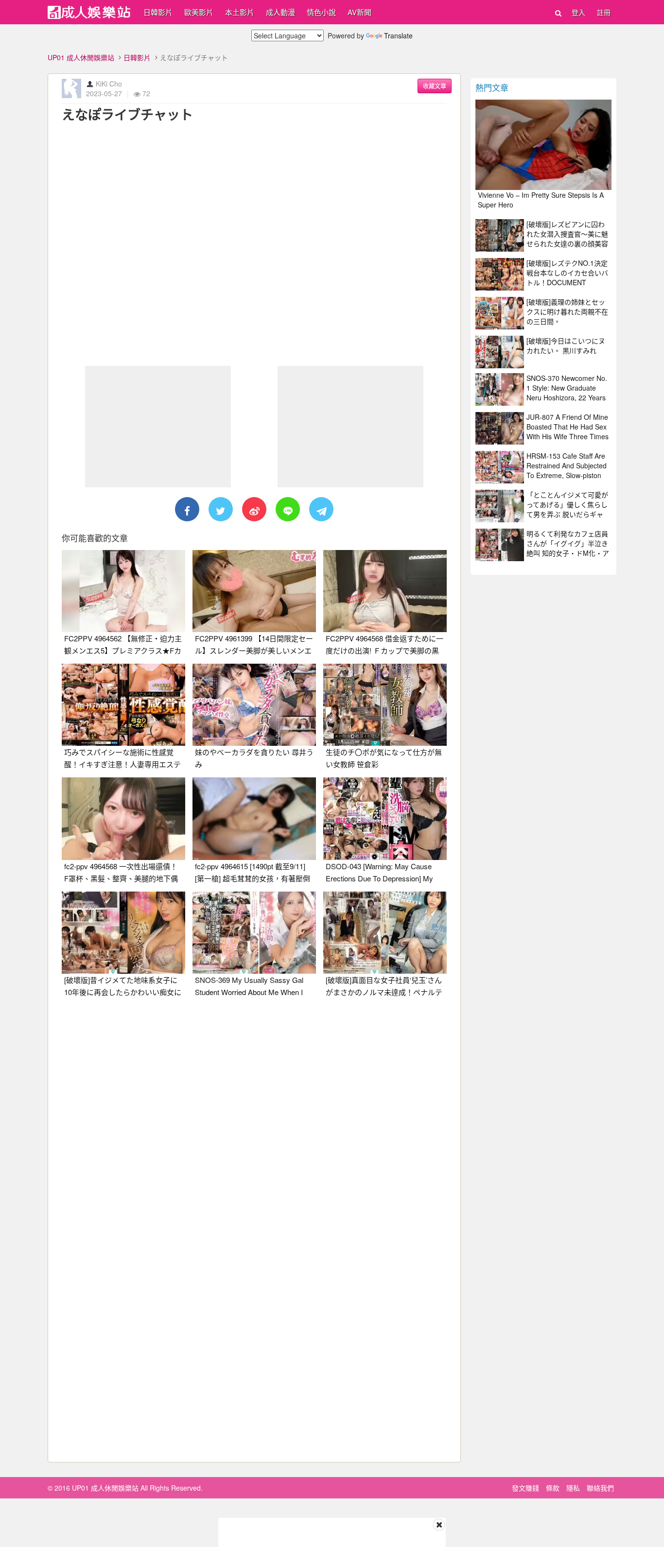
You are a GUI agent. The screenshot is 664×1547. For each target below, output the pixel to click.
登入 (578, 12)
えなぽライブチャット (127, 114)
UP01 (89, 12)
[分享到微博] (254, 509)
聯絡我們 (600, 1488)
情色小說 (321, 12)
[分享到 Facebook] (187, 509)
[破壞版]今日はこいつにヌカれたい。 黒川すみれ (565, 345)
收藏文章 (434, 86)
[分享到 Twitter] (221, 509)
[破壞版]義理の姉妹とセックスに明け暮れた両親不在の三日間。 (567, 311)
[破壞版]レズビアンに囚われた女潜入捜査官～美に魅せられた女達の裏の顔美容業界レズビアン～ (567, 238)
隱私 (573, 1488)
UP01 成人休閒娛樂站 (81, 57)
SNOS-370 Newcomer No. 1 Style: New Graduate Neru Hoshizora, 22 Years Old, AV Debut (566, 392)
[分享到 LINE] (288, 509)
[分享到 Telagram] (321, 509)
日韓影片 (158, 12)
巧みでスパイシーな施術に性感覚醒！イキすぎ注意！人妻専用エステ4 (122, 764)
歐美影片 (198, 12)
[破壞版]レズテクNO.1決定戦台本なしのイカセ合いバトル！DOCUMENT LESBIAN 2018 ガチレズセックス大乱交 (567, 282)
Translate (398, 35)
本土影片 (239, 12)
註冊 (604, 12)
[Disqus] (254, 1126)
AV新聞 (359, 12)
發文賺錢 (525, 1488)
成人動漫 (280, 12)
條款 (552, 1488)
